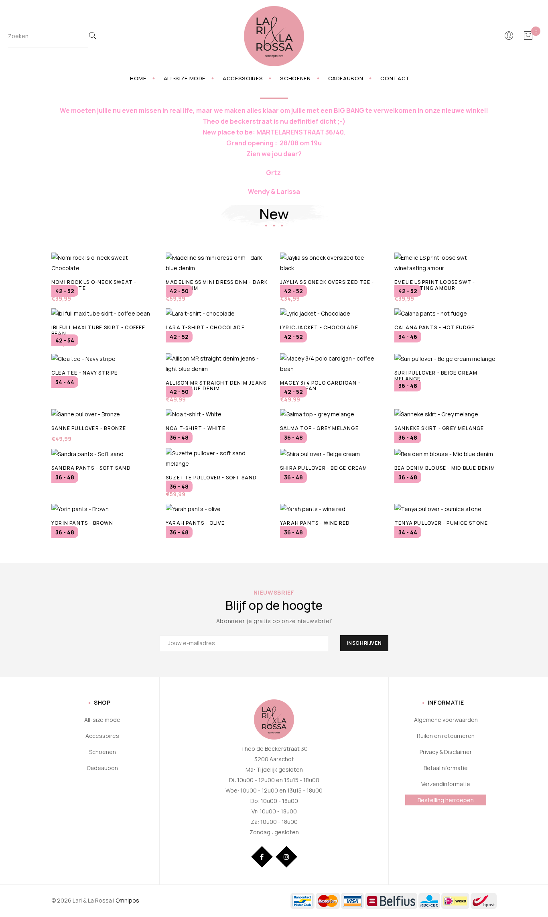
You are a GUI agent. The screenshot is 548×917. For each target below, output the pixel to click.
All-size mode (184, 78)
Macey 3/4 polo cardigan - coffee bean (320, 385)
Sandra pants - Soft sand (91, 468)
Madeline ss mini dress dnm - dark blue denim (217, 285)
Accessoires (243, 78)
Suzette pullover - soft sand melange (211, 480)
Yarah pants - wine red (315, 523)
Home (138, 78)
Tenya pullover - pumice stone (441, 523)
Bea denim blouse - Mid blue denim (444, 468)
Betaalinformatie (446, 768)
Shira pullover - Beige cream (323, 468)
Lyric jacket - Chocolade (319, 327)
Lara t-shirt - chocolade (205, 327)
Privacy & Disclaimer (446, 752)
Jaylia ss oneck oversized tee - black (327, 285)
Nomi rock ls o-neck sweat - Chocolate (93, 285)
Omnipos (127, 900)
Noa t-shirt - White (195, 428)
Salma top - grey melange (319, 428)
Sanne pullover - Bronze (88, 428)
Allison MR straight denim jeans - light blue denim (216, 385)
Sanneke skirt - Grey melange (439, 428)
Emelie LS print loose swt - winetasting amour (434, 285)
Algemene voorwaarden (446, 719)
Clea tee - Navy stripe (84, 372)
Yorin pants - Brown (82, 523)
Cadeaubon (345, 78)
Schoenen (295, 78)
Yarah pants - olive (195, 523)
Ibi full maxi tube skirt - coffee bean (98, 330)
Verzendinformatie (445, 784)
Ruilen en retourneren (446, 736)
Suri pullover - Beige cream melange (435, 375)
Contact (395, 78)
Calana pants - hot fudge (434, 327)
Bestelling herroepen (446, 800)
